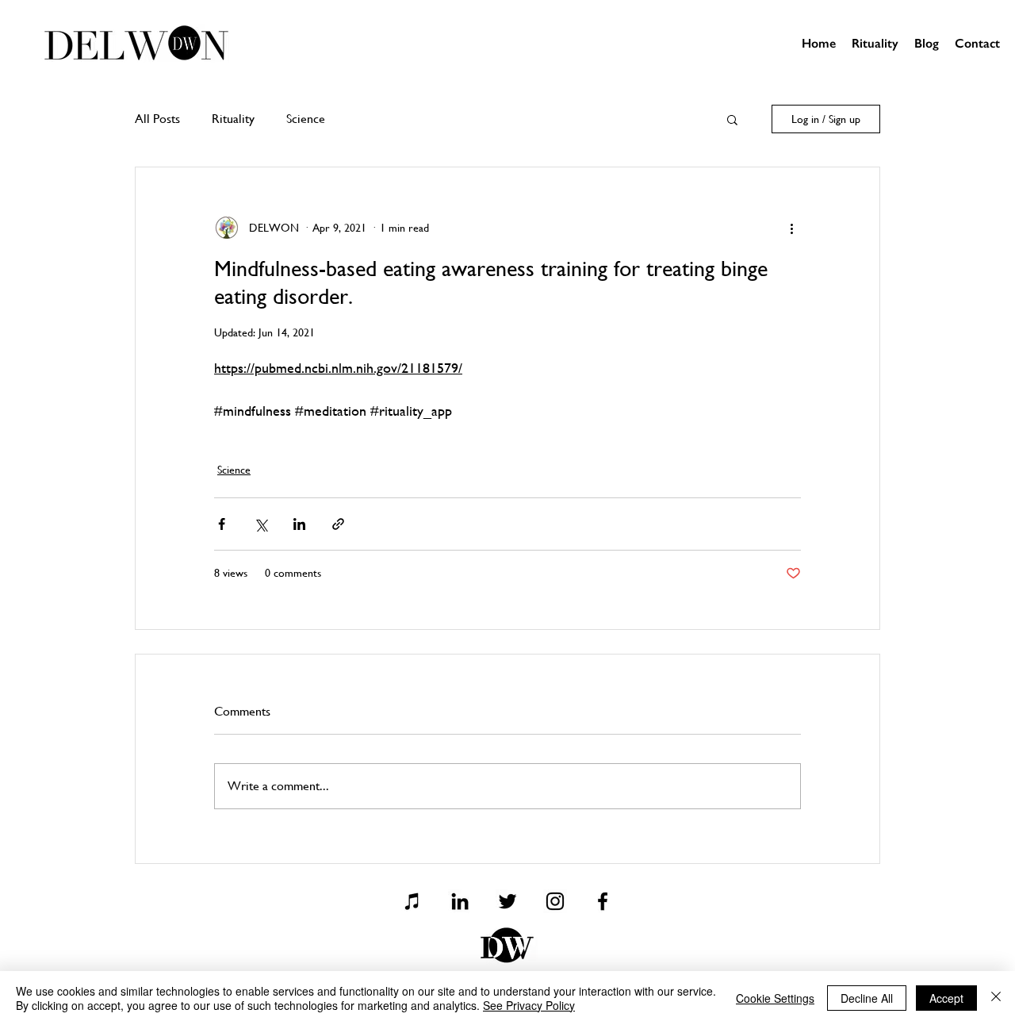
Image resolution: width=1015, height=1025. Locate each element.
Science (305, 118)
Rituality (233, 118)
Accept (946, 998)
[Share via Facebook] (221, 524)
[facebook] (603, 901)
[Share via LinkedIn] (299, 524)
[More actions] (791, 227)
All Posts (157, 118)
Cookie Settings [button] (775, 998)
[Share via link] (338, 524)
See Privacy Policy (529, 1005)
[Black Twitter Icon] (507, 901)
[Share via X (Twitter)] (260, 524)
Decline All (867, 998)
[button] (732, 119)
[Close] (995, 998)
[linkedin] (460, 901)
